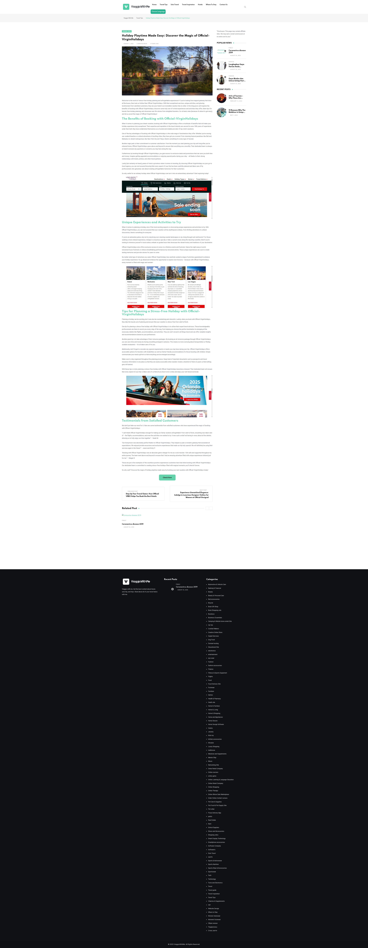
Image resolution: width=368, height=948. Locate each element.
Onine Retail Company (215, 769)
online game (212, 776)
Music (210, 761)
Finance (210, 669)
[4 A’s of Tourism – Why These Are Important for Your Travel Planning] (221, 98)
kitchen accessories (215, 739)
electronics (212, 651)
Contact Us (224, 4)
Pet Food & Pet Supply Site (217, 805)
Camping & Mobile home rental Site (220, 621)
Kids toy (211, 735)
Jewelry (211, 732)
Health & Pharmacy (214, 699)
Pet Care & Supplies (215, 802)
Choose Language (158, 11)
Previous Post (133, 491)
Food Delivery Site (214, 684)
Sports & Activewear (215, 861)
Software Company (214, 846)
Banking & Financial (214, 588)
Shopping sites (213, 835)
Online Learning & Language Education (221, 780)
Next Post (203, 490)
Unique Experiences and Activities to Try (151, 222)
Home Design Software (216, 724)
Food (210, 680)
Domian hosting (213, 643)
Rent (209, 824)
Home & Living (213, 710)
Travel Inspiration (188, 4)
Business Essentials (215, 618)
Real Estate (212, 820)
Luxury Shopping (213, 746)
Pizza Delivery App (214, 813)
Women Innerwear (214, 916)
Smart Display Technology (217, 838)
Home (154, 4)
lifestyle (211, 743)
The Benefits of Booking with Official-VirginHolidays (160, 118)
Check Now (167, 477)
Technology (212, 879)
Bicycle (210, 603)
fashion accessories (215, 665)
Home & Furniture (214, 706)
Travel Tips (164, 4)
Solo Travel (175, 4)
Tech (209, 875)
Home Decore (212, 721)
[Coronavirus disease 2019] (221, 51)
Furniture (211, 691)
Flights (210, 676)
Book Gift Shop (213, 607)
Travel (210, 886)
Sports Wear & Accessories (217, 868)
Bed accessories (214, 599)
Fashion (231, 61)
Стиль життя (212, 931)
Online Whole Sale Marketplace (218, 794)
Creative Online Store (215, 632)
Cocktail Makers (213, 629)
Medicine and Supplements (217, 754)
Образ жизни (212, 923)
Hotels (200, 4)
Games (210, 695)
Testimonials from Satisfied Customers (150, 420)
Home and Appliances (215, 717)
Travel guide (212, 890)
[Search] (245, 7)
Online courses (213, 772)
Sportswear (212, 872)
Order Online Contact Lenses (217, 798)
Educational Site (213, 647)
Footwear (211, 687)
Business (211, 614)
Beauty (210, 592)
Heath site (211, 702)
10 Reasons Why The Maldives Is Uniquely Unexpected (237, 112)
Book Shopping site (214, 610)
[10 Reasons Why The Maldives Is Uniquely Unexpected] (221, 112)
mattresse (211, 750)
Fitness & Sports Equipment (217, 673)
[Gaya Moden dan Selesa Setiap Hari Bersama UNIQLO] (221, 79)
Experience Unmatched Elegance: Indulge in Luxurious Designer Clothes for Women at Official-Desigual (191, 495)
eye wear (211, 658)
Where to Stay (211, 4)
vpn (209, 905)
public (124, 520)
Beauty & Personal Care (216, 595)
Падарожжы (212, 927)
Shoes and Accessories (216, 831)
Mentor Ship (212, 757)
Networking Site (213, 765)
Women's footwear (214, 919)
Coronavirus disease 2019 (132, 524)
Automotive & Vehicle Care (217, 584)
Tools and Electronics (215, 883)
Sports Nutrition (213, 864)
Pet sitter (211, 809)
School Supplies (213, 827)
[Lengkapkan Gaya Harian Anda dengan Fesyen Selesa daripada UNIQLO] (221, 65)
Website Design (213, 908)
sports (210, 857)
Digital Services (213, 636)
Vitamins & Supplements (216, 901)
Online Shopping (213, 787)
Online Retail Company (215, 783)
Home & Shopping (214, 713)
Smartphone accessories (216, 842)
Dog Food (211, 640)
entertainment (212, 654)
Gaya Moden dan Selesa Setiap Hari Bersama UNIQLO (236, 81)
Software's (211, 850)
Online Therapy (213, 791)
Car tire (210, 625)
